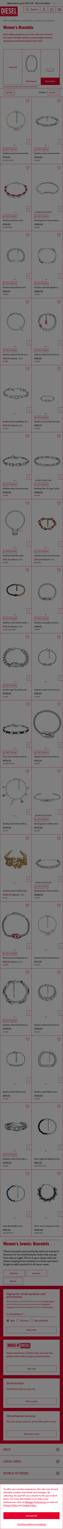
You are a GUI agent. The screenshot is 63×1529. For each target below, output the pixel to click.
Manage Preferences (35, 1502)
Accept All (31, 1515)
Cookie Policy (29, 1505)
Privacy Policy (10, 1505)
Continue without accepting (31, 1524)
